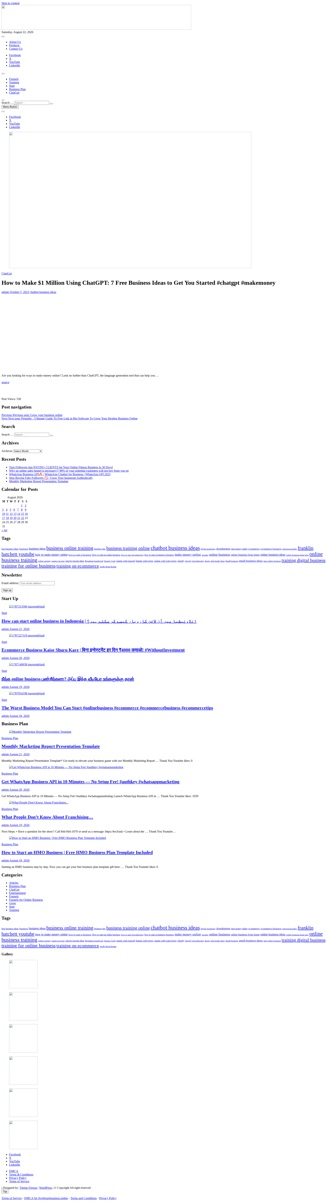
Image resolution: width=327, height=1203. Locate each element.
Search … (7, 102)
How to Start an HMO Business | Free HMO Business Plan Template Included (77, 852)
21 (18, 518)
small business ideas (251, 560)
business (23, 548)
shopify (181, 561)
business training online (128, 548)
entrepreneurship (289, 549)
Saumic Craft (109, 561)
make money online (188, 554)
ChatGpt (14, 92)
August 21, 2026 (19, 629)
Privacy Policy (17, 1178)
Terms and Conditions (83, 1198)
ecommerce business (271, 549)
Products (14, 45)
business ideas (37, 548)
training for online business (29, 566)
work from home (108, 566)
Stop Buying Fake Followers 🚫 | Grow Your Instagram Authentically (51, 477)
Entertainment (17, 893)
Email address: (11, 583)
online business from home (245, 554)
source (5, 382)
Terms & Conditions (21, 1174)
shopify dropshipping (194, 561)
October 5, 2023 (19, 292)
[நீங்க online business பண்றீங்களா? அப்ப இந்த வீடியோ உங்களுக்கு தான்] (27, 664)
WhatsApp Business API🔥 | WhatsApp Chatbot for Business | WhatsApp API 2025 (60, 474)
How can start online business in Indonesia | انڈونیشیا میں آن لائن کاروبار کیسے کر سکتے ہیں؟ (99, 621)
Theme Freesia (28, 1187)
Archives (7, 451)
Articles (13, 882)
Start (12, 85)
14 (18, 513)
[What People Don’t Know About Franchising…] (38, 802)
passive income (58, 561)
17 (3, 518)
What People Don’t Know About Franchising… (47, 817)
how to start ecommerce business (159, 555)
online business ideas (272, 554)
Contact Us (16, 48)
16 (26, 513)
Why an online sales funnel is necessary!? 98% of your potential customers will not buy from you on (69, 470)
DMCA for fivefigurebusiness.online (46, 1198)
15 (22, 513)
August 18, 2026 (19, 715)
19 (11, 518)
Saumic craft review (144, 561)
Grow (12, 903)
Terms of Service (19, 1181)
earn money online (239, 549)
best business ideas (10, 549)
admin (5, 292)
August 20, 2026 (19, 658)
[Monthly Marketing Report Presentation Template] (40, 731)
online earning (44, 561)
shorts (207, 561)
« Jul (4, 530)
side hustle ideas (218, 561)
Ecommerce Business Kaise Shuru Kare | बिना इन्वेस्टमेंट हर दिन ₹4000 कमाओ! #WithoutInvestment (93, 649)
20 (14, 518)
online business (219, 554)
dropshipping (223, 548)
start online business (272, 561)
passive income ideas (74, 561)
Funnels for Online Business (26, 899)
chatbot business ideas (43, 292)
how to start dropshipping (132, 555)
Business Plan (17, 89)
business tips (100, 549)
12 (11, 513)
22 (22, 518)
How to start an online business (106, 555)
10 (3, 513)
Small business (231, 561)
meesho (205, 555)
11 (7, 513)
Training (14, 82)
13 (14, 513)
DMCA (13, 1171)
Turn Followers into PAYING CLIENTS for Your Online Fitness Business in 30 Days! (61, 467)
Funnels (14, 79)
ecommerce (254, 548)
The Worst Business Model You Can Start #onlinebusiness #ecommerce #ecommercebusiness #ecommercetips (107, 707)
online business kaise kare (297, 555)
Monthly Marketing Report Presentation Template (38, 481)
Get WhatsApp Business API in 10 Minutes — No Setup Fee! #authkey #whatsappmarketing (90, 781)
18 (7, 518)
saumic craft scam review (165, 561)
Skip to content (10, 3)
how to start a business (80, 554)
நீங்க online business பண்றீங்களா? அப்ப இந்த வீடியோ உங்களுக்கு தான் (68, 678)
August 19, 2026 (19, 687)
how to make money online (51, 554)
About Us (15, 42)
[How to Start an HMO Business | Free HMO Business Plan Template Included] (57, 838)
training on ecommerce (77, 565)
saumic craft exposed (125, 561)
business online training (69, 548)
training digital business (303, 560)
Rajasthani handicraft (94, 561)
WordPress (45, 1187)
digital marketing (208, 549)
